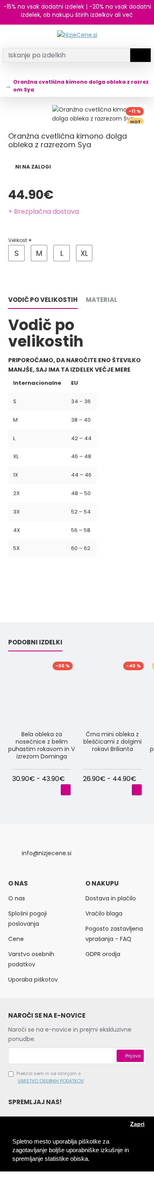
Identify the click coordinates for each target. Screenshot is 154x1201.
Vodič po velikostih (43, 300)
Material (101, 300)
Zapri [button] (137, 1124)
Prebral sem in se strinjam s (50, 1077)
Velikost (17, 240)
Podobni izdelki (35, 642)
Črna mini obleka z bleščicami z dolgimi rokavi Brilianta (112, 742)
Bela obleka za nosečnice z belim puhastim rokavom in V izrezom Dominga (41, 745)
